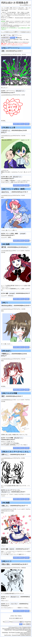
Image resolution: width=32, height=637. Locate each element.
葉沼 (3, 396)
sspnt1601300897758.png (6, 250)
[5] (18, 618)
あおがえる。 (6, 192)
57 (2, 549)
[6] (20, 618)
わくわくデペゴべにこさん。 (16, 452)
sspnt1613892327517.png (6, 135)
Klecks (29, 632)
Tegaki (25, 632)
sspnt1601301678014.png (6, 358)
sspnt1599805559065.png (6, 458)
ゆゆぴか (12, 549)
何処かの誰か (6, 564)
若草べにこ (5, 454)
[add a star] (22, 50)
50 (2, 596)
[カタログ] (11, 32)
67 (2, 293)
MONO (29, 627)
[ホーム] (22, 5)
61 (2, 437)
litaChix (29, 634)
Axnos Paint (23, 634)
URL (3, 132)
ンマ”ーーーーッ (11, 48)
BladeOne (28, 635)
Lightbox (23, 635)
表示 (27, 124)
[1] (11, 618)
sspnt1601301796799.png (6, 309)
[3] (15, 618)
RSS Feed (3, 19)
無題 (6, 244)
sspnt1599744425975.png (6, 509)
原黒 (3, 51)
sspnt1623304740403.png (6, 54)
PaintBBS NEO (19, 632)
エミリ (7, 561)
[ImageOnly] (27, 621)
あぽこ (7, 351)
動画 (3, 137)
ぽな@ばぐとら (20, 90)
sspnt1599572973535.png (6, 567)
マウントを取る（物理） (14, 189)
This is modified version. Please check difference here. (16, 628)
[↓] (30, 32)
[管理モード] (27, 5)
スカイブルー (14, 603)
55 (2, 603)
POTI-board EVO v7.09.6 (15, 627)
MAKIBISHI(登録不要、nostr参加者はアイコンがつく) (14, 25)
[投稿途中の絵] (25, 32)
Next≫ (20, 615)
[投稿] (7, 32)
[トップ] (3, 32)
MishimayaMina (7, 305)
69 (2, 233)
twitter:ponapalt (27, 17)
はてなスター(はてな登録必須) (7, 26)
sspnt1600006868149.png (6, 399)
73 (2, 90)
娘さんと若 (8, 127)
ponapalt (22, 233)
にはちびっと (6, 130)
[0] (10, 618)
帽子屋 (4, 247)
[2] (13, 618)
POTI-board (16, 630)
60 (2, 490)
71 (2, 176)
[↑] (30, 124)
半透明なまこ (6, 353)
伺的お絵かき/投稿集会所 (14, 2)
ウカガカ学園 (9, 393)
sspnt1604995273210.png (6, 195)
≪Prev (12, 615)
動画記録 (19, 37)
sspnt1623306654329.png (6, 94)
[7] (22, 618)
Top (16, 615)
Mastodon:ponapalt (19, 17)
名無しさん (5, 505)
